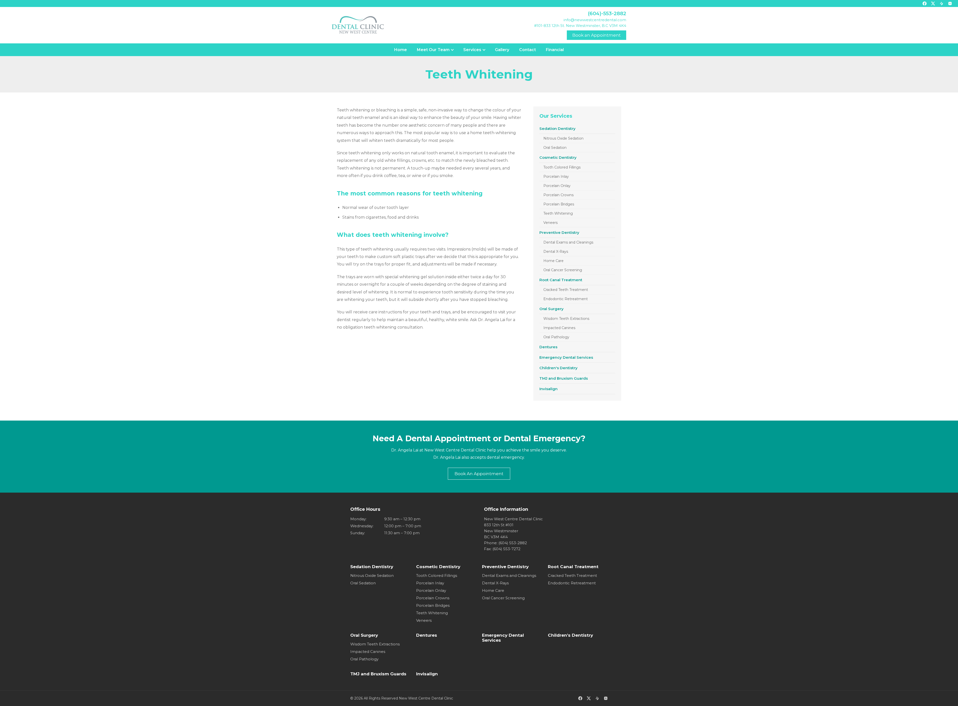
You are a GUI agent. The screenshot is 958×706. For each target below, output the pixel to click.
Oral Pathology (556, 337)
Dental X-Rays (555, 251)
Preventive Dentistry (559, 232)
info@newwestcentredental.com (595, 19)
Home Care (553, 261)
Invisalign (548, 388)
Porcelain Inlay (556, 176)
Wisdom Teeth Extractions (566, 318)
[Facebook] (925, 3)
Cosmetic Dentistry (558, 157)
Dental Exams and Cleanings (568, 242)
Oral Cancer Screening (562, 270)
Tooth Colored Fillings (562, 167)
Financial (555, 49)
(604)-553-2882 (607, 13)
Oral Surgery (551, 308)
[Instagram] (950, 3)
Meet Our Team (433, 49)
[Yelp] (942, 3)
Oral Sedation (555, 147)
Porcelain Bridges (558, 204)
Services (472, 49)
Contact (527, 49)
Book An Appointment (479, 473)
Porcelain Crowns (558, 195)
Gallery (502, 49)
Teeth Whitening (558, 213)
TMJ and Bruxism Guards (563, 378)
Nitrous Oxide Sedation (563, 138)
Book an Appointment (596, 35)
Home (400, 49)
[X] (933, 3)
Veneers (550, 222)
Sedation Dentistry (557, 128)
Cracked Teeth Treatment (565, 289)
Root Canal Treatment (560, 279)
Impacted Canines (559, 328)
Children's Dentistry (558, 367)
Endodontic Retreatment (565, 299)
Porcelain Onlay (557, 185)
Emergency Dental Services (566, 357)
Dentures (548, 347)
